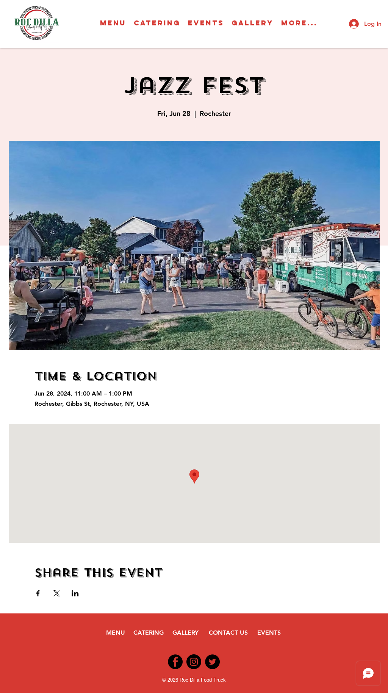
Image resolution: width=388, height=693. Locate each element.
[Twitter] (212, 661)
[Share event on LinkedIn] (75, 593)
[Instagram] (193, 661)
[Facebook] (175, 661)
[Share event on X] (56, 593)
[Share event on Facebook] (38, 593)
